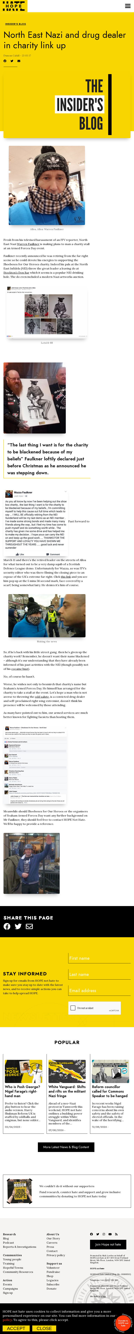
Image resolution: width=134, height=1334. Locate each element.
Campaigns (10, 1288)
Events (7, 1284)
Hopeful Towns (13, 1267)
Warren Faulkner (28, 244)
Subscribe (53, 1284)
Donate (52, 1288)
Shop (50, 1276)
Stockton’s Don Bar (16, 272)
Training (8, 1263)
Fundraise (53, 1272)
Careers (52, 1242)
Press (50, 1246)
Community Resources (18, 1272)
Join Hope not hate (108, 1244)
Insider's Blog (15, 24)
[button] (128, 6)
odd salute (42, 696)
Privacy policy (56, 1255)
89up (103, 1296)
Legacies (52, 1280)
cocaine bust (19, 669)
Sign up (8, 1292)
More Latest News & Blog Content (66, 1147)
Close (44, 1328)
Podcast (8, 1242)
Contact (52, 1251)
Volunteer (53, 1267)
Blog (6, 1238)
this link (66, 576)
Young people (12, 1259)
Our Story (53, 1238)
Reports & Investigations (19, 1246)
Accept (16, 1328)
